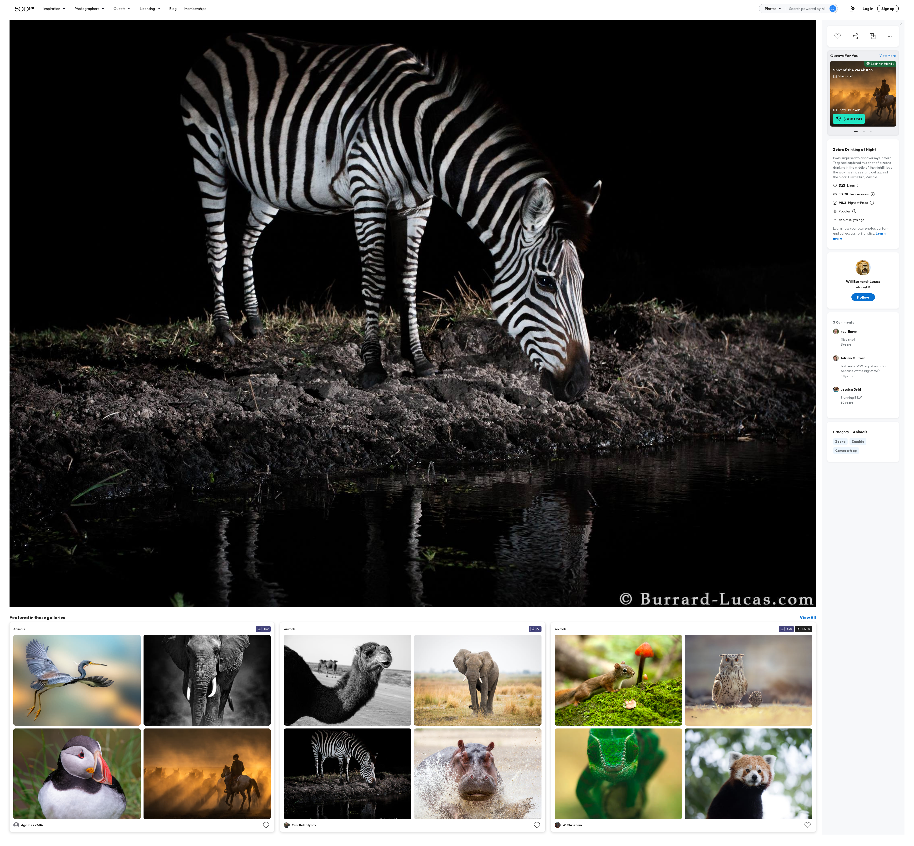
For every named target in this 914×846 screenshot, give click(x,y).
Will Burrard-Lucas (863, 281)
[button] (833, 8)
